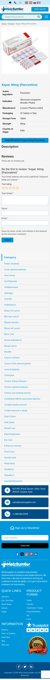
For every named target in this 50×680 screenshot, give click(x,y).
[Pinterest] (31, 554)
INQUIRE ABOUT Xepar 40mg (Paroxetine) (25, 140)
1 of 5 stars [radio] (3, 187)
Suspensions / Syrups (35, 608)
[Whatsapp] (20, 3)
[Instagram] (26, 554)
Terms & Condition (8, 633)
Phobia (11, 24)
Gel (28, 615)
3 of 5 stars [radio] (10, 187)
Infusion (4, 608)
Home (4, 24)
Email (5, 218)
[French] (39, 2)
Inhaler (4, 612)
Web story (5, 645)
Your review (8, 193)
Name (5, 208)
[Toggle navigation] (46, 17)
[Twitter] (22, 554)
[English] (26, 2)
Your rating (6, 184)
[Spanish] (31, 2)
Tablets (29, 600)
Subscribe (25, 545)
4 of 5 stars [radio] (13, 187)
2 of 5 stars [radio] (6, 187)
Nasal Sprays (7, 604)
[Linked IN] (35, 554)
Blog (3, 641)
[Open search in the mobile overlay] (22, 16)
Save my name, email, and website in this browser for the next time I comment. (24, 232)
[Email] (10, 3)
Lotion (29, 619)
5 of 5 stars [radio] (17, 187)
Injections (5, 597)
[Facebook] (17, 554)
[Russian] (35, 2)
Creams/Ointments (34, 612)
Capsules (30, 604)
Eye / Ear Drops (7, 600)
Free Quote (40, 9)
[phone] (15, 3)
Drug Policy (6, 637)
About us (5, 630)
